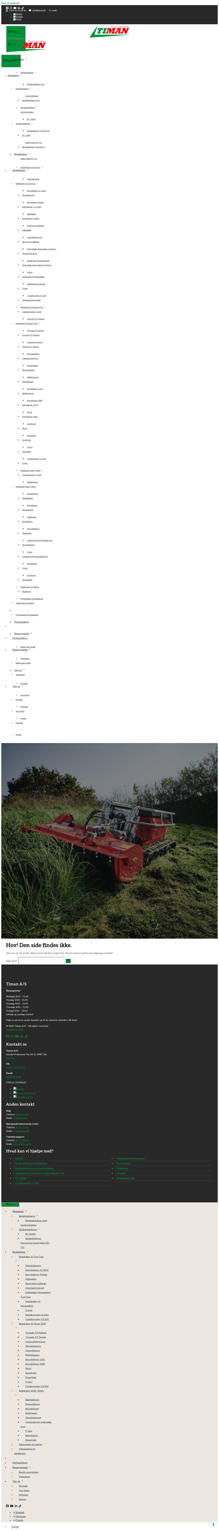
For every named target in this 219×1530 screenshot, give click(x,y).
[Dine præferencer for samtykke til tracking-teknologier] (213, 1524)
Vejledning (20, 675)
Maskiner (18, 59)
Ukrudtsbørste (33, 179)
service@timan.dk (22, 1144)
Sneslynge (31, 424)
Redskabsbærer (27, 73)
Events (18, 734)
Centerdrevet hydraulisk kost (39, 540)
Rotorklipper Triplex (30, 218)
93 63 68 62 (22, 1114)
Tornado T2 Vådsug (35, 319)
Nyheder (19, 723)
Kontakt (24, 683)
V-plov (25, 288)
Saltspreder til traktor (25, 603)
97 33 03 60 (22, 1127)
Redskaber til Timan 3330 (27, 323)
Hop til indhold (10, 3)
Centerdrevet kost (30, 358)
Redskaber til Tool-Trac (30, 167)
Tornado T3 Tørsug (30, 347)
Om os (18, 670)
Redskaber (20, 154)
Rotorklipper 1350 (30, 405)
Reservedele (21, 633)
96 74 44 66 (22, 1140)
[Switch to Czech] (17, 19)
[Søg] (68, 961)
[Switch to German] (18, 17)
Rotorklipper (27, 521)
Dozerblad (26, 452)
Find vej (10, 1058)
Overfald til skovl (29, 253)
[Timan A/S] (26, 52)
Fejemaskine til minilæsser (27, 615)
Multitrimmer (28, 393)
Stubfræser (27, 533)
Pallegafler (26, 230)
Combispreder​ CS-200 (31, 312)
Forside (19, 1158)
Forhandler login (126, 1178)
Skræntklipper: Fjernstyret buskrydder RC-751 (39, 1173)
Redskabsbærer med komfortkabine (34, 1168)
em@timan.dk (20, 1118)
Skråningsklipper (23, 124)
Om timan (25, 695)
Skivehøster (32, 564)
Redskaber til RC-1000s (26, 487)
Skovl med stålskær (35, 226)
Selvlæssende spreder (36, 284)
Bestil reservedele (28, 647)
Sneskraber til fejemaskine (33, 277)
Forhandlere (21, 622)
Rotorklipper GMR (30, 417)
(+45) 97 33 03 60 (17, 10)
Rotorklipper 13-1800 (36, 191)
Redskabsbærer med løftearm (31, 1163)
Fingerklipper (27, 382)
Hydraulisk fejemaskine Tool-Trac (41, 249)
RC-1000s (31, 119)
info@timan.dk (39, 10)
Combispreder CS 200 (36, 459)
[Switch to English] (18, 14)
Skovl (24, 428)
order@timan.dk (21, 1131)
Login (54, 10)
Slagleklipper (32, 482)
